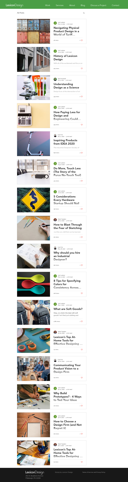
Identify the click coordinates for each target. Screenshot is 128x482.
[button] (84, 13)
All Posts (20, 13)
